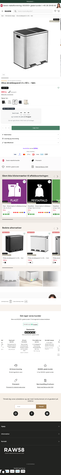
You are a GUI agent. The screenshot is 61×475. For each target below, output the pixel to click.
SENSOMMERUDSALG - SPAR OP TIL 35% (29, 1)
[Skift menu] (2, 11)
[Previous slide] (3, 347)
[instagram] (15, 413)
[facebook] (31, 413)
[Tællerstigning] (8, 127)
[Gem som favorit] (58, 88)
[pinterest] (47, 413)
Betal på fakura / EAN (42, 167)
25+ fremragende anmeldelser (14, 80)
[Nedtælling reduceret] (2, 127)
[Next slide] (58, 347)
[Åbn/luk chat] (3, 472)
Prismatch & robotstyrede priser (15, 387)
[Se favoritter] (55, 11)
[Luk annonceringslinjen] (59, 1)
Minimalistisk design (10, 15)
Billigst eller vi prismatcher (7, 94)
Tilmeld (41, 406)
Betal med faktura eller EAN (45, 387)
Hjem (2, 15)
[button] (32, 11)
